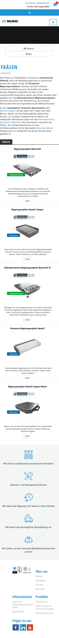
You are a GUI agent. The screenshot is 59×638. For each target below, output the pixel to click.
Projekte (39, 584)
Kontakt (39, 576)
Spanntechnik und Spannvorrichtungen (45, 607)
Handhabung (41, 601)
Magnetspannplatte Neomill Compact (27, 209)
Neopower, (41, 127)
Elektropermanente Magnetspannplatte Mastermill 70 (27, 267)
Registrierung (43, 2)
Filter (29, 54)
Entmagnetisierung (44, 613)
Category (30, 48)
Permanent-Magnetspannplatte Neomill (27, 328)
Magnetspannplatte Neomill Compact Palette (27, 386)
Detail (27, 201)
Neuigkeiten (41, 580)
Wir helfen (40, 589)
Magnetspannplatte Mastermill (27, 148)
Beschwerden (18, 611)
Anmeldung (30, 2)
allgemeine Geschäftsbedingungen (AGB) (22, 604)
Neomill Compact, (8, 110)
